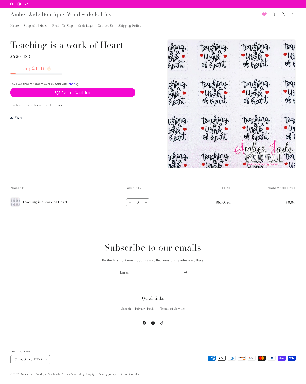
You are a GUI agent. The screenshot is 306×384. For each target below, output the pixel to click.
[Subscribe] (185, 272)
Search (126, 308)
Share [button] (19, 117)
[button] (273, 14)
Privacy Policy (145, 308)
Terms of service (130, 374)
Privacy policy (107, 374)
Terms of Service (172, 308)
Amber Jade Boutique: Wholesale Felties (45, 374)
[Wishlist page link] (264, 14)
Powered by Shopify (83, 374)
